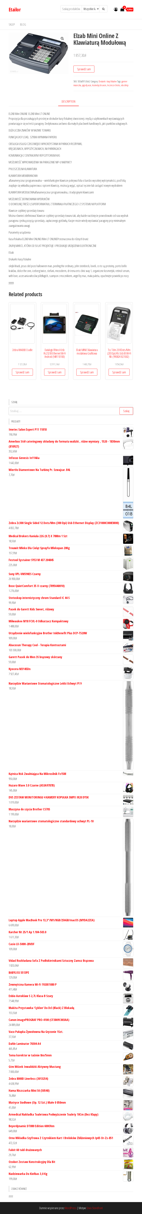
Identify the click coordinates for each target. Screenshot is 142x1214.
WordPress (71, 1208)
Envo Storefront (95, 1208)
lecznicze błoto (113, 85)
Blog (23, 24)
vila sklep (124, 85)
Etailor (15, 9)
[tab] (71, 101)
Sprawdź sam (84, 69)
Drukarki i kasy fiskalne (108, 81)
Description (68, 101)
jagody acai (86, 85)
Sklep (12, 24)
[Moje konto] (116, 9)
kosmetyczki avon (99, 85)
